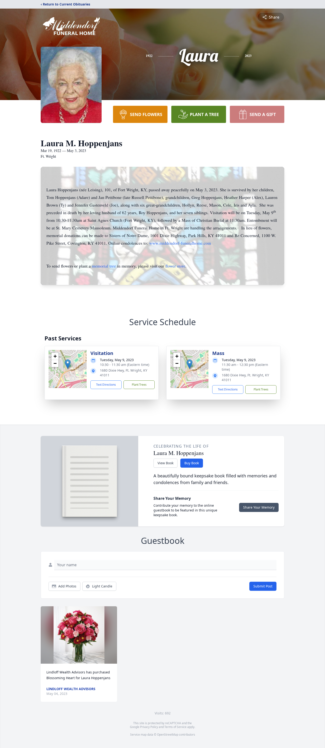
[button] (68, 364)
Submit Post (262, 586)
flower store (175, 266)
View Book (165, 463)
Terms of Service (175, 727)
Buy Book (191, 463)
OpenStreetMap (167, 735)
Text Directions (106, 385)
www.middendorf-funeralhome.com (180, 243)
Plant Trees (139, 385)
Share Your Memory (259, 507)
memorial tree (104, 266)
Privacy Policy (149, 727)
